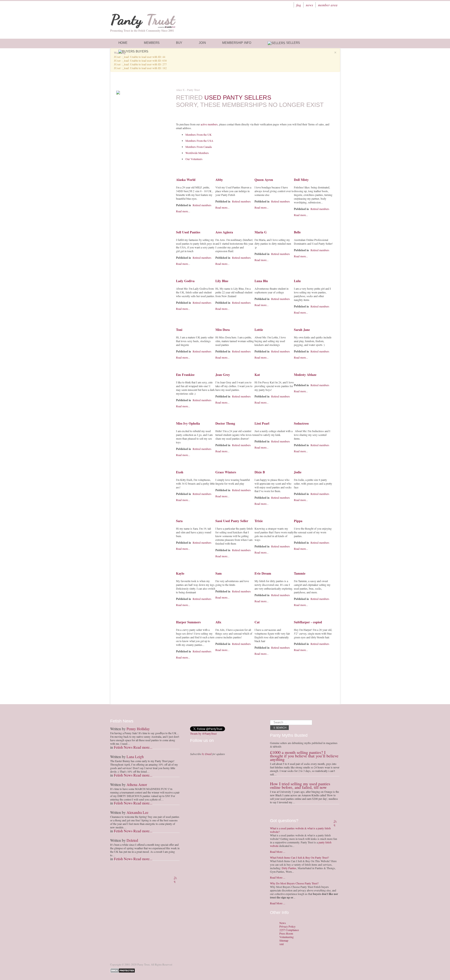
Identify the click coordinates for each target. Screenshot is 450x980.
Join (202, 43)
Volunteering (286, 937)
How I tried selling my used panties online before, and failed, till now (300, 785)
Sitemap (283, 940)
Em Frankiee (185, 374)
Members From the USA (199, 140)
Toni (179, 329)
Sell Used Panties (188, 232)
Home (123, 43)
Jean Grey (222, 374)
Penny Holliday (138, 728)
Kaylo (180, 573)
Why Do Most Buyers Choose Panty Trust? (294, 883)
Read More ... (277, 851)
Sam (218, 573)
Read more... (183, 211)
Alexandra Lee (137, 812)
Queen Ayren (264, 179)
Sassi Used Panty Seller (231, 520)
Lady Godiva (185, 280)
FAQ (298, 5)
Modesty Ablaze (305, 374)
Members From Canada (198, 147)
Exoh (179, 472)
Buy (179, 43)
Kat (257, 374)
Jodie (297, 472)
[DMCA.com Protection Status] (123, 970)
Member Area (328, 5)
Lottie (259, 329)
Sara (179, 520)
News (309, 5)
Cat (257, 622)
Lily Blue (221, 280)
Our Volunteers (193, 159)
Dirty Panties (289, 868)
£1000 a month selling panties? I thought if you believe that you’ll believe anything (304, 755)
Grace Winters (225, 472)
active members (209, 124)
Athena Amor (137, 784)
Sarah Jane (302, 329)
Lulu (297, 280)
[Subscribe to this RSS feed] (176, 878)
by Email (206, 754)
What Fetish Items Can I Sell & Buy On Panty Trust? (299, 857)
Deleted (132, 840)
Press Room (286, 933)
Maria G (261, 232)
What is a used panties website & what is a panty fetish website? (300, 830)
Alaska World (185, 179)
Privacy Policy (287, 926)
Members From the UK (198, 134)
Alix (218, 622)
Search (281, 727)
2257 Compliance (289, 930)
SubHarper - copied (308, 622)
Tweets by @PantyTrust (203, 733)
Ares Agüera (224, 232)
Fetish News (123, 747)
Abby (219, 179)
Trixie (259, 520)
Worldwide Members (197, 153)
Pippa (298, 520)
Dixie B (260, 472)
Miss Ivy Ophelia (188, 423)
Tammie (299, 573)
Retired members (202, 205)
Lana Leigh (135, 756)
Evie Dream (263, 573)
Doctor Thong (225, 423)
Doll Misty (301, 179)
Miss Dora (222, 329)
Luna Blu (261, 280)
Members (152, 43)
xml (281, 944)
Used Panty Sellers (237, 97)
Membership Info (236, 43)
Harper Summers (188, 622)
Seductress (301, 423)
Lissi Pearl (262, 423)
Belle (297, 232)
